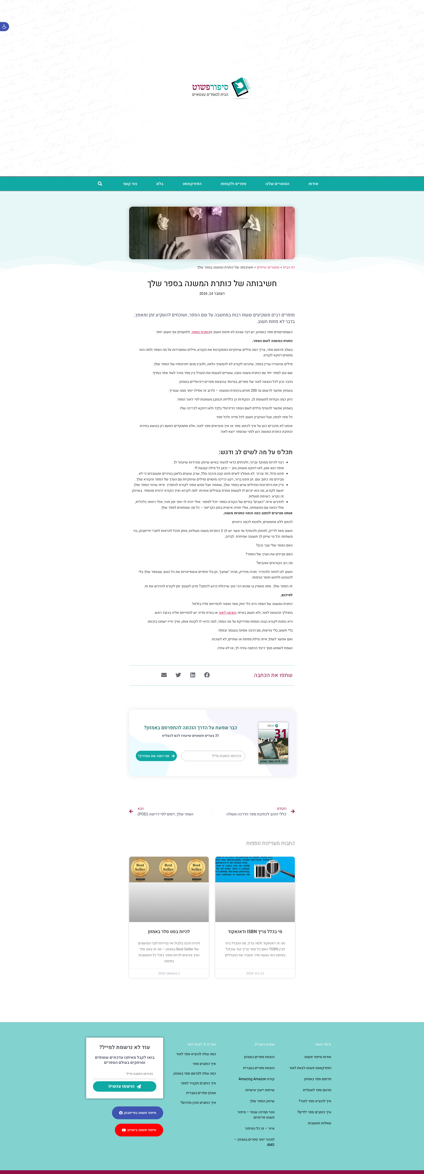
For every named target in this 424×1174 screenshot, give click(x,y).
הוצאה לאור (228, 612)
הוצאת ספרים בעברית (258, 1068)
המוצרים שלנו (277, 184)
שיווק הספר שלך (262, 1101)
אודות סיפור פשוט (317, 1057)
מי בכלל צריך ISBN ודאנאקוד (255, 931)
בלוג (159, 184)
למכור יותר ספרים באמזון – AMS (254, 1142)
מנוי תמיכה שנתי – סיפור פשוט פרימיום (255, 1115)
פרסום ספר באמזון (317, 1079)
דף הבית (289, 267)
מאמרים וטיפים (268, 267)
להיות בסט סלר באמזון (169, 931)
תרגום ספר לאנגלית (317, 1090)
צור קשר (130, 184)
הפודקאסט (192, 184)
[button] (100, 184)
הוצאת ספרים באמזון (259, 1057)
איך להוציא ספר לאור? (315, 1101)
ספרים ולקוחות (233, 184)
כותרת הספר (200, 332)
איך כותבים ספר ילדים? (314, 1112)
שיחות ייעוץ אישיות (259, 1090)
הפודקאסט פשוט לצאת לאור (310, 1068)
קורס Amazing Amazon (256, 1079)
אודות (313, 184)
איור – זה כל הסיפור (259, 1128)
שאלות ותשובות (319, 1123)
